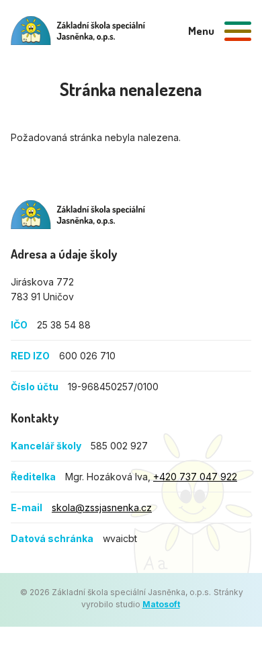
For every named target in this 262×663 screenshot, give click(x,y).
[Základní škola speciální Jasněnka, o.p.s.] (78, 30)
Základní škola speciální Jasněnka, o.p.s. (78, 214)
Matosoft (161, 604)
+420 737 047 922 (195, 476)
